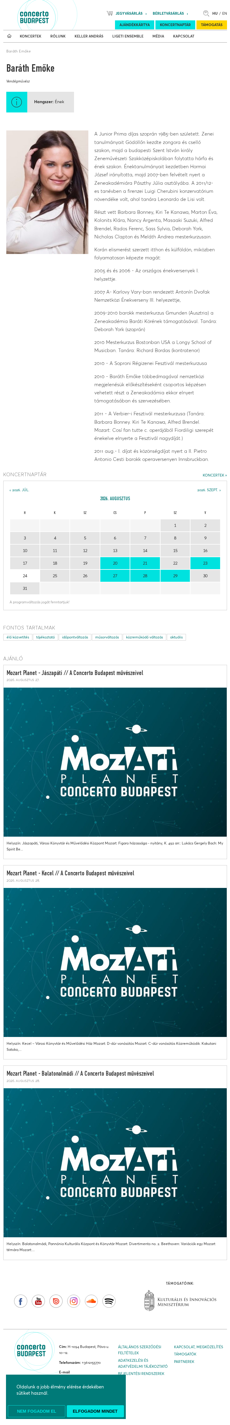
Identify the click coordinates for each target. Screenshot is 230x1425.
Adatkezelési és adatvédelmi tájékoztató (143, 1363)
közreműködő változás (144, 637)
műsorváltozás (107, 637)
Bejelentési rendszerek (141, 1373)
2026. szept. (207, 490)
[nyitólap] (9, 36)
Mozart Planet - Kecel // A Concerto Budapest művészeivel (70, 873)
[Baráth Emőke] (47, 192)
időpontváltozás (75, 637)
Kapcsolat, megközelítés (198, 1347)
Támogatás (212, 24)
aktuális (176, 637)
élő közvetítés (18, 637)
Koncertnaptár (175, 24)
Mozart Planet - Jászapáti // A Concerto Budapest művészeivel (75, 673)
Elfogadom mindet (95, 1411)
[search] (207, 13)
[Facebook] (20, 1301)
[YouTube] (38, 1301)
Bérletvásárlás (168, 13)
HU (215, 13)
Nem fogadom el (36, 1411)
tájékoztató (45, 637)
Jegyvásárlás (129, 13)
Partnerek (184, 1361)
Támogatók (185, 1354)
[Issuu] (56, 1301)
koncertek (213, 475)
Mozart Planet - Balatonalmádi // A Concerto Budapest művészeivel (80, 1074)
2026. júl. (20, 490)
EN (224, 13)
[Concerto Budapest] (54, 15)
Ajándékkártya (134, 24)
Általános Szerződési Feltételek (139, 1350)
